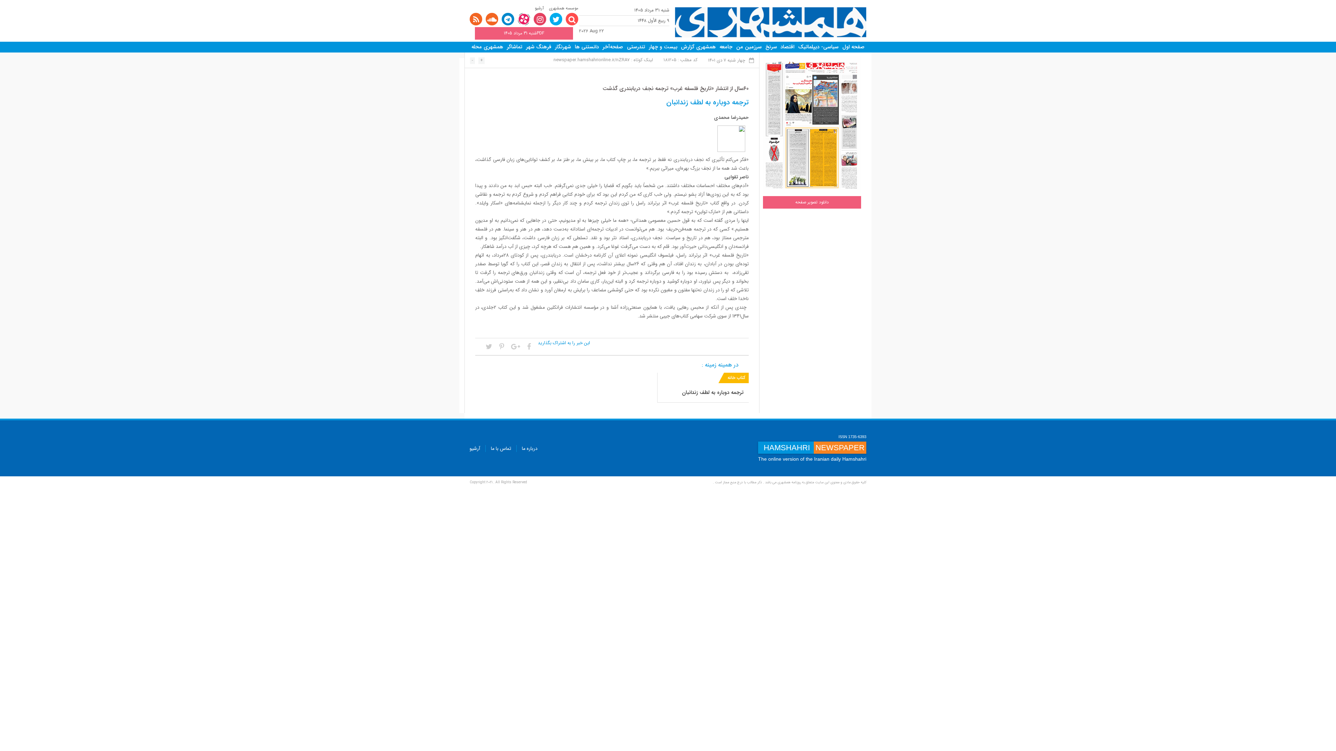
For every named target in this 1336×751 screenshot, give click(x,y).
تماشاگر (514, 47)
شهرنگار (563, 47)
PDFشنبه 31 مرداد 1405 (524, 33)
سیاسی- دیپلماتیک (818, 47)
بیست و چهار (663, 47)
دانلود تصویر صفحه (812, 202)
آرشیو (539, 8)
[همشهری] (770, 22)
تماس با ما (501, 448)
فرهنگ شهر (538, 47)
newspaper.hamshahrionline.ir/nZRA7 (592, 60)
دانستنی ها (587, 47)
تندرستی (636, 47)
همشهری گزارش (698, 47)
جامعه (725, 47)
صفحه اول (853, 47)
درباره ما (530, 448)
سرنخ (771, 47)
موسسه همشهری (563, 8)
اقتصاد (787, 47)
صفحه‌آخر (613, 47)
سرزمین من (749, 47)
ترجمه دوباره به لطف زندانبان (712, 392)
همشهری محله (487, 47)
